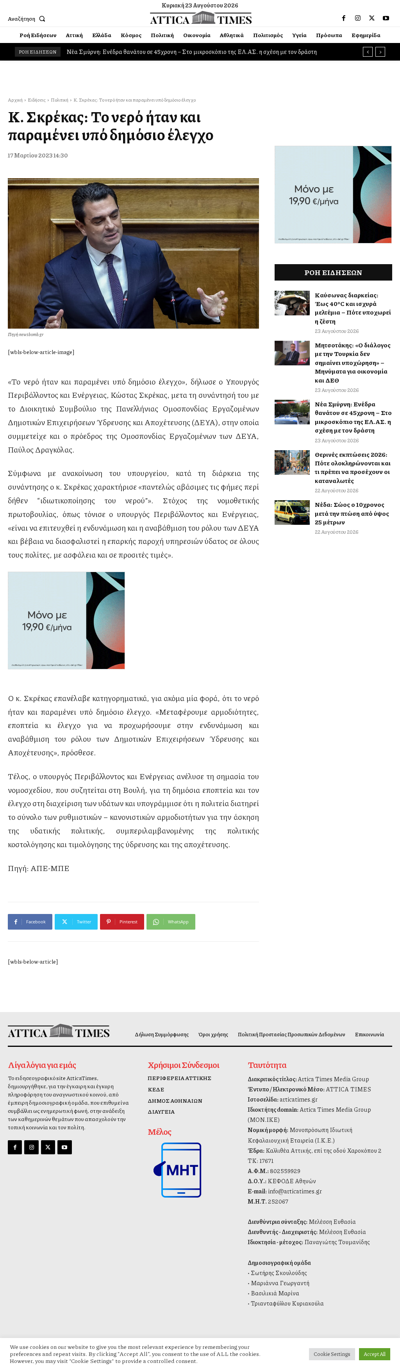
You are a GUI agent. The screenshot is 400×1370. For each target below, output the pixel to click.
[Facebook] (344, 18)
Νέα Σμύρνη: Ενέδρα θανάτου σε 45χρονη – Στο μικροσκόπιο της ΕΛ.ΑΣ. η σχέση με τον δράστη (353, 417)
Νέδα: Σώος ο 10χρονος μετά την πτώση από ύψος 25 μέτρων (352, 513)
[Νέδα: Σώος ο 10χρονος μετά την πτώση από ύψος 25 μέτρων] (292, 512)
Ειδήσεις (37, 100)
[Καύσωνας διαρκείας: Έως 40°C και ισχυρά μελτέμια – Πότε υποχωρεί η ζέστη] (292, 303)
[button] (28, 18)
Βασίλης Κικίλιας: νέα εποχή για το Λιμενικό (126, 51)
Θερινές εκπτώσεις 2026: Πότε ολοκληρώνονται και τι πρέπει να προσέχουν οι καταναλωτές (353, 467)
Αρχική (15, 100)
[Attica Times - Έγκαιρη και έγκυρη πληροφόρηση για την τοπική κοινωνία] (201, 17)
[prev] (368, 52)
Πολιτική (59, 100)
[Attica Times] (52, 1030)
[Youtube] (386, 18)
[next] (380, 52)
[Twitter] (372, 18)
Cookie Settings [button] (332, 1353)
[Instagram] (358, 18)
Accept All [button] (375, 1353)
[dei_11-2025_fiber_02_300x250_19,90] (133, 620)
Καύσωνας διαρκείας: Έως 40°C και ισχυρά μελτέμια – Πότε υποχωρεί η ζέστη (353, 308)
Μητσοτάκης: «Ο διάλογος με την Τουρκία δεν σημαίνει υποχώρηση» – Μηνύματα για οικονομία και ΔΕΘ (353, 362)
